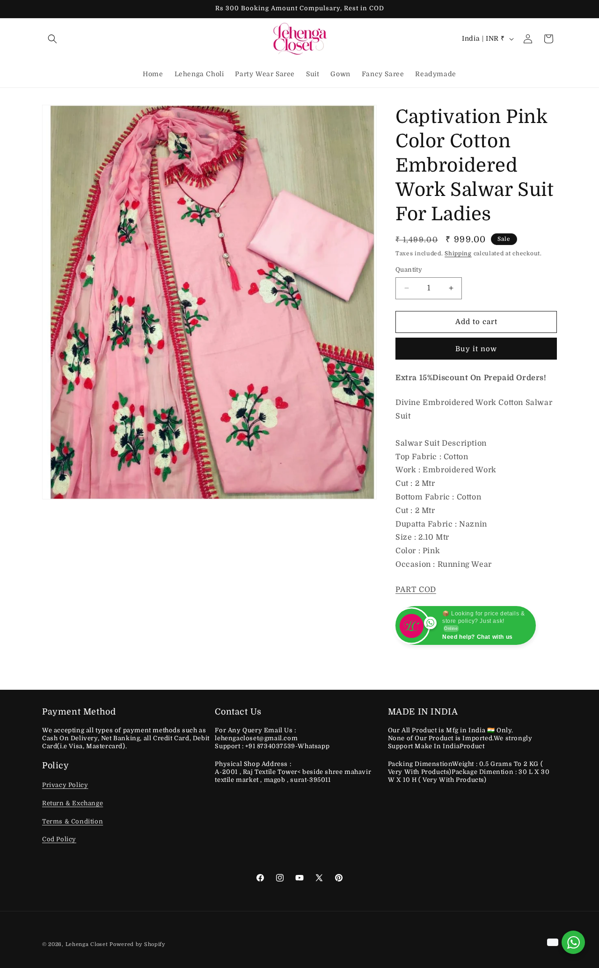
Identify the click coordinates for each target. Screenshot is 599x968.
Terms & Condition (72, 821)
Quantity (408, 269)
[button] (52, 39)
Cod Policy (59, 839)
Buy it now (476, 349)
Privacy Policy (65, 785)
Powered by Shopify (137, 944)
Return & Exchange (72, 803)
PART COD (415, 589)
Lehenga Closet (87, 944)
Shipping (458, 253)
